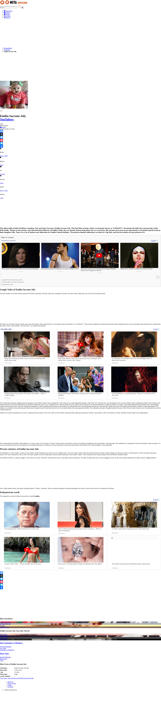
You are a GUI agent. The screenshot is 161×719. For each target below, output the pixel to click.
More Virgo (4, 654)
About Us (10, 682)
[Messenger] (80, 137)
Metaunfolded (8, 48)
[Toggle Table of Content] (157, 277)
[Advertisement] (56, 33)
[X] (80, 134)
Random (7, 17)
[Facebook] (80, 131)
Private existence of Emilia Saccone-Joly (13, 282)
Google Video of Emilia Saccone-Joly (12, 280)
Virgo (1, 183)
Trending (8, 16)
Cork (1, 165)
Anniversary (8, 11)
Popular (7, 14)
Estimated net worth (7, 284)
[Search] (22, 8)
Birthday (7, 12)
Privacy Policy (11, 683)
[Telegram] (80, 143)
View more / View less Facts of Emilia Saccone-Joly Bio (17, 678)
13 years (2, 174)
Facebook (10, 687)
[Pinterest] (80, 140)
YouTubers (7, 50)
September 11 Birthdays (7, 650)
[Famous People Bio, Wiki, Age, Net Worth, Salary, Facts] (14, 4)
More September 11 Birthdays (11, 643)
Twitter (9, 685)
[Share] (80, 146)
